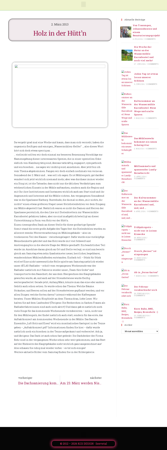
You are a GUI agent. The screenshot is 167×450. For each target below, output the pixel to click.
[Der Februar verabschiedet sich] (127, 291)
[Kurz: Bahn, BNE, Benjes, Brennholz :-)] (127, 313)
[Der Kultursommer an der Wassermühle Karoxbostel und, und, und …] (127, 204)
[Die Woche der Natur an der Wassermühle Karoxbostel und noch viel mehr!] (127, 55)
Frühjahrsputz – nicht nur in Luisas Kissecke (145, 231)
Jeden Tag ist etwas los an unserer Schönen (146, 77)
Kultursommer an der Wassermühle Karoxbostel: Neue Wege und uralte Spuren (145, 107)
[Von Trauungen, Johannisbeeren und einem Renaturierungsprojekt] (125, 32)
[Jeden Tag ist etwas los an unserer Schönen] (127, 78)
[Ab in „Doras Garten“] (127, 274)
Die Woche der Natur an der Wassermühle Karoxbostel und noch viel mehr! (144, 53)
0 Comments (149, 39)
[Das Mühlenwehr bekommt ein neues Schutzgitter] (127, 143)
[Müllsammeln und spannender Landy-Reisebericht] (127, 172)
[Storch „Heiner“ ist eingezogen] (127, 255)
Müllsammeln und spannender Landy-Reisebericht (145, 169)
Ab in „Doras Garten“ (146, 272)
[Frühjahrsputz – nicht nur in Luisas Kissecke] (127, 233)
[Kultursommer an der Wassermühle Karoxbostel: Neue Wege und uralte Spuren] (127, 109)
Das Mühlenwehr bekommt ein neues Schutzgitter (145, 142)
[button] (83, 4)
